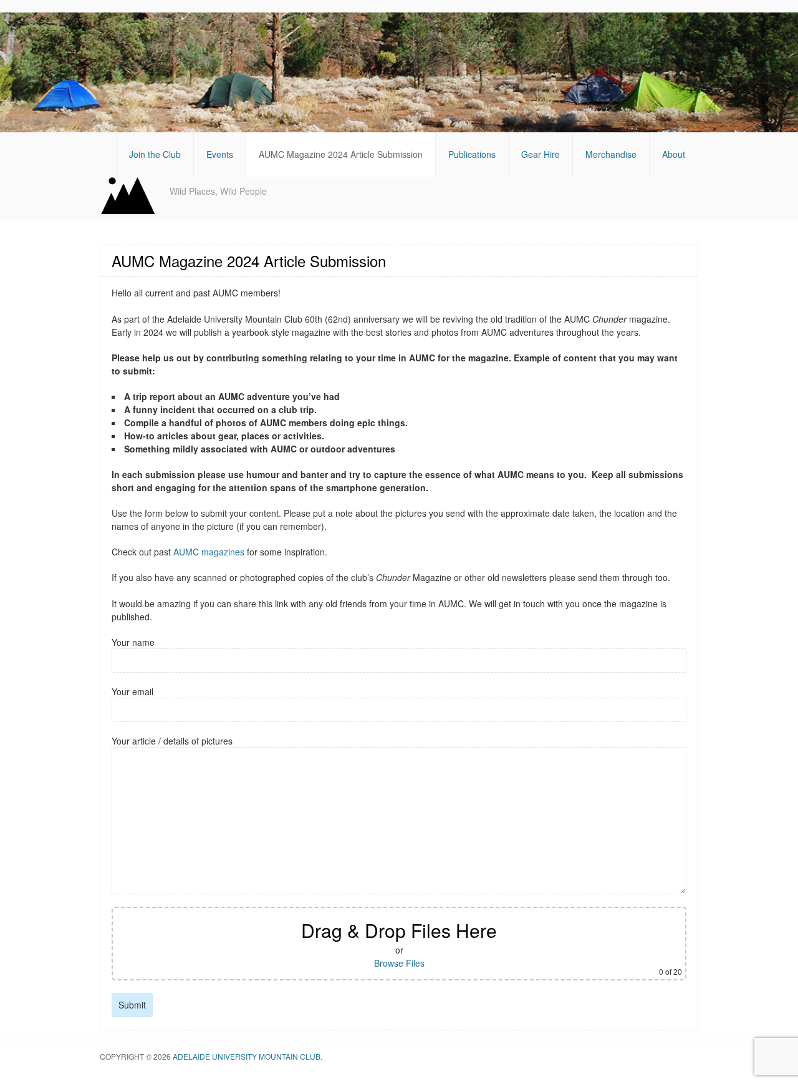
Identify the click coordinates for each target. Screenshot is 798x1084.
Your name (133, 642)
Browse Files (399, 963)
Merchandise (611, 154)
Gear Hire (540, 154)
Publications (472, 154)
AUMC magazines (208, 551)
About (673, 154)
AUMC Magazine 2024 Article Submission (341, 154)
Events (219, 154)
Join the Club (155, 154)
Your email (132, 691)
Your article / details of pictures (172, 741)
